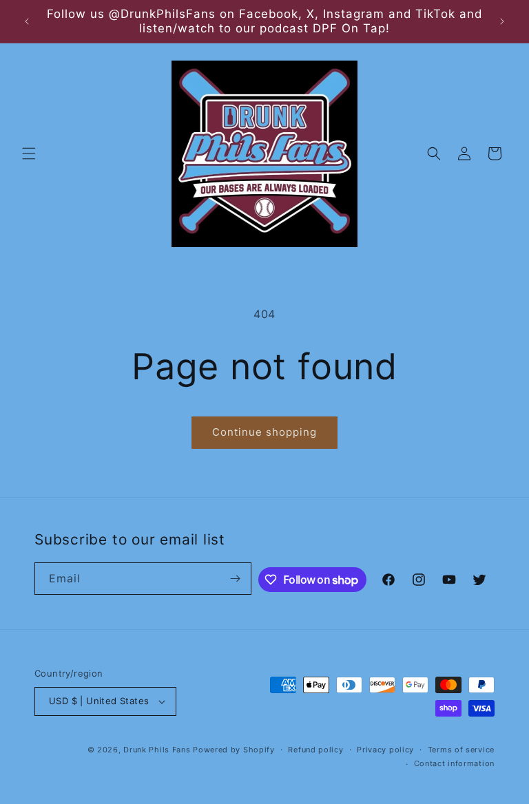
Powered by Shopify (234, 749)
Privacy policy (385, 749)
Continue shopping (264, 431)
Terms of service (461, 749)
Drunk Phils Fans (156, 749)
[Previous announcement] (27, 21)
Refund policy (315, 749)
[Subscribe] (235, 578)
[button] (29, 153)
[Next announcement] (502, 21)
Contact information (454, 763)
